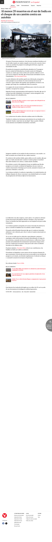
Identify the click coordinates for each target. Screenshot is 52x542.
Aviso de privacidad (29, 515)
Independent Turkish (18, 518)
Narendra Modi (21, 248)
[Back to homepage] (8, 515)
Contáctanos (4, 520)
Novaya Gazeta (17, 526)
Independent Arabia (18, 517)
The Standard (16, 524)
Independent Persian (18, 520)
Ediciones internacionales (19, 515)
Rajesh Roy (3, 20)
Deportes (39, 5)
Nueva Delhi (20, 263)
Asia (10, 8)
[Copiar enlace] (49, 21)
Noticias (13, 5)
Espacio (33, 5)
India (22, 291)
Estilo (18, 5)
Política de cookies (29, 520)
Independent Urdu (17, 522)
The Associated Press (20, 76)
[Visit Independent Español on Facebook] (3, 523)
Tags (39, 517)
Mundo (6, 8)
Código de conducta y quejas (31, 518)
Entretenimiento (25, 5)
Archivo (39, 515)
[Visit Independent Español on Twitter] (6, 523)
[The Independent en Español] (26, 2)
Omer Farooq (10, 20)
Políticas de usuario (29, 517)
